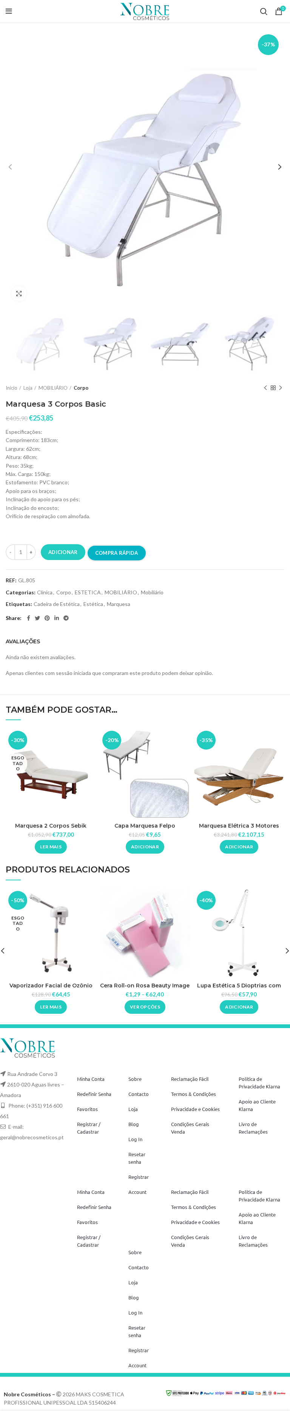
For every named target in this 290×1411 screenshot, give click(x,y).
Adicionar (63, 552)
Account (137, 1192)
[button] (145, 847)
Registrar (138, 1177)
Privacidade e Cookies (195, 1109)
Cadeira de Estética (57, 604)
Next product (280, 388)
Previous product (265, 388)
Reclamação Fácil (190, 1079)
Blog (133, 1124)
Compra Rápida (116, 553)
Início (11, 388)
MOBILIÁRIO (53, 388)
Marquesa (118, 604)
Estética (93, 604)
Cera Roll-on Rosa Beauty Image (145, 985)
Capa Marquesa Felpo (144, 825)
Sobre (135, 1079)
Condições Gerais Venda (190, 1128)
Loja (27, 388)
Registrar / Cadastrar (88, 1128)
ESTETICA (88, 592)
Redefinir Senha (94, 1094)
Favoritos (87, 1109)
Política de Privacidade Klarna (259, 1083)
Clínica (44, 592)
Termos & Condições (193, 1094)
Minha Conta (91, 1079)
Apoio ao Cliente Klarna (257, 1105)
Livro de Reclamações (253, 1128)
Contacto (138, 1094)
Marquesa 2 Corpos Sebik (50, 825)
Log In (135, 1139)
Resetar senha (136, 1158)
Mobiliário (152, 592)
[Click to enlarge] (18, 293)
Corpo (81, 388)
